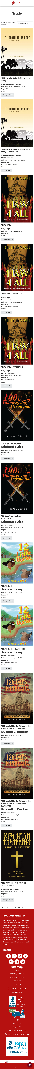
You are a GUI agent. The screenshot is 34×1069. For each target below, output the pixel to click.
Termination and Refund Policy (17, 1034)
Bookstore (17, 981)
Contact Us (17, 984)
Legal (17, 1020)
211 (19, 908)
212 (22, 908)
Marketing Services (17, 977)
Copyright (17, 1027)
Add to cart (7, 170)
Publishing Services (17, 974)
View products (8, 95)
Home (17, 970)
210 (15, 908)
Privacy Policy (17, 1023)
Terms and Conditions (17, 1030)
